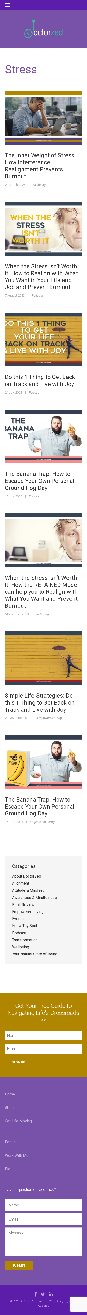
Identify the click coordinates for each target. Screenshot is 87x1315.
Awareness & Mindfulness (34, 897)
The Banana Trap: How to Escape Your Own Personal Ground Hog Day (39, 481)
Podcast (37, 295)
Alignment (20, 883)
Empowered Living (49, 718)
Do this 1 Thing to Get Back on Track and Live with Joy (40, 380)
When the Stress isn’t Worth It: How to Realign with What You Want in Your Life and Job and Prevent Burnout (41, 277)
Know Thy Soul (24, 925)
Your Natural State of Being (34, 954)
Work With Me (17, 1155)
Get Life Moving (18, 1121)
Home (10, 1094)
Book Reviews (24, 904)
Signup (19, 1062)
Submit (19, 1265)
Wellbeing (39, 185)
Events (18, 918)
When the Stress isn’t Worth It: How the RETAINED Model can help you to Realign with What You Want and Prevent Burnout (42, 592)
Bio (7, 1169)
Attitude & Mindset (28, 890)
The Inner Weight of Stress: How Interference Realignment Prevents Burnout (40, 166)
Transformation (24, 940)
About (10, 1107)
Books (10, 1142)
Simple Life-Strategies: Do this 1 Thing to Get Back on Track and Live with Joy (40, 702)
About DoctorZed (26, 876)
